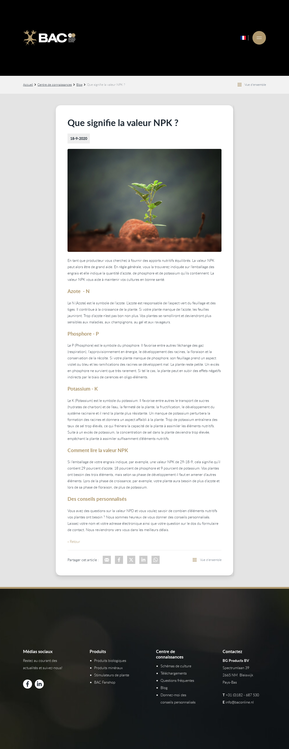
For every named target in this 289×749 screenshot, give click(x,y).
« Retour (74, 541)
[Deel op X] (131, 560)
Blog (79, 84)
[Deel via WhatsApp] (155, 560)
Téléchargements (174, 673)
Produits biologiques (110, 660)
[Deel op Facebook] (119, 560)
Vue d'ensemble (255, 84)
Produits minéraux (108, 667)
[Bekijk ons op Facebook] (27, 684)
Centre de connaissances (54, 84)
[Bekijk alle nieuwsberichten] (239, 84)
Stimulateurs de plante (111, 675)
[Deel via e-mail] (107, 560)
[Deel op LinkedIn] (143, 560)
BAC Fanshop (104, 682)
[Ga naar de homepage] (49, 38)
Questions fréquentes (177, 680)
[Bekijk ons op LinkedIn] (39, 684)
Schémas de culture (176, 665)
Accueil (28, 84)
